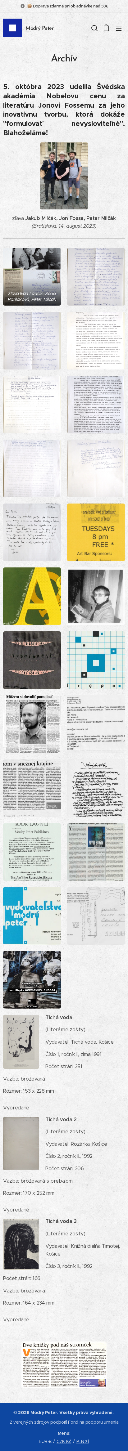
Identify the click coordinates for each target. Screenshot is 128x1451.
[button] (94, 28)
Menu (118, 28)
